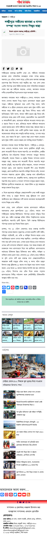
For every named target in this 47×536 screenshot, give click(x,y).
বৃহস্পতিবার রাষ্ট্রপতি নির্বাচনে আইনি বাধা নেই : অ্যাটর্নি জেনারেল (17, 327)
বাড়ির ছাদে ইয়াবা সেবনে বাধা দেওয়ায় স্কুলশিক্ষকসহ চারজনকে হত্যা (6, 327)
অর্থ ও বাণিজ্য (18, 11)
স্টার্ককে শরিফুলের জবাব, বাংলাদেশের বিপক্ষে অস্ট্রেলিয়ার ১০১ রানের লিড (27, 463)
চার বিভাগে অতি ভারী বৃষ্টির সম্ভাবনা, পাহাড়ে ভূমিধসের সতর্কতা (28, 327)
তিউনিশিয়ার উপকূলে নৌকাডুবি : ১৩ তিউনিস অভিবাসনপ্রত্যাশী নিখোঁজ (27, 423)
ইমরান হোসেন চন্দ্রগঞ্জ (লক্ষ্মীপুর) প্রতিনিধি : (22, 31)
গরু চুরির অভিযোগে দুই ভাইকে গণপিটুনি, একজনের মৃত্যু (29, 413)
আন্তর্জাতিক (37, 11)
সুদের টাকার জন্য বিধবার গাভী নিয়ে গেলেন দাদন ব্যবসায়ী (38, 327)
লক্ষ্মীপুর (12, 17)
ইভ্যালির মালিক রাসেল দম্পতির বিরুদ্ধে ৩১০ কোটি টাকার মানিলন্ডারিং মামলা (39, 339)
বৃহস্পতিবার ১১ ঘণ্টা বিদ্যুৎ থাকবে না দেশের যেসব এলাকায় (30, 473)
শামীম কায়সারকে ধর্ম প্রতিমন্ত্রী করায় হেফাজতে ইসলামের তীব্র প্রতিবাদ (27, 443)
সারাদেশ (4, 17)
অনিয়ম (4, 11)
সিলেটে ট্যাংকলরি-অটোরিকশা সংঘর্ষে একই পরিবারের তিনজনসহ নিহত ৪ (29, 403)
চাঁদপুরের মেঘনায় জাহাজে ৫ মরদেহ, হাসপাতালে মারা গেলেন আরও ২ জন (6, 339)
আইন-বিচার (28, 11)
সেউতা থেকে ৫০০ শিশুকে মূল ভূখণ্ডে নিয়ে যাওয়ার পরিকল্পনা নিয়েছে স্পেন (17, 339)
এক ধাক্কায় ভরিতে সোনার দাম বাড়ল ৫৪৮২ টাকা (28, 339)
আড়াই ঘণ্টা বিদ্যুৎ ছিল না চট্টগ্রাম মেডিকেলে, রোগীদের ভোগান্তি (26, 453)
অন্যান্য (10, 11)
